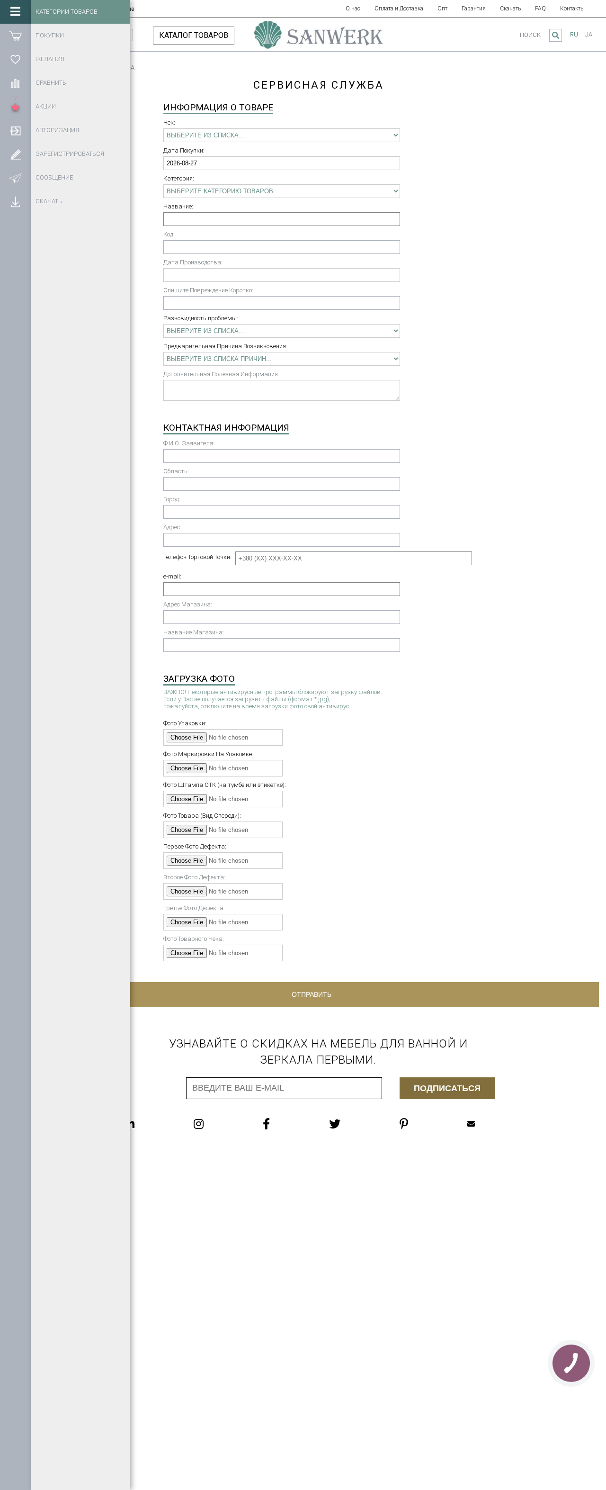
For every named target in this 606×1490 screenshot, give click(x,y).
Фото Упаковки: (184, 723)
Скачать (510, 8)
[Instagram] (217, 1123)
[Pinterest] (423, 1123)
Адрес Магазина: (187, 604)
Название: (178, 206)
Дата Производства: (193, 262)
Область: (176, 471)
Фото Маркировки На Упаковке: (208, 754)
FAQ (540, 8)
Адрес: (172, 527)
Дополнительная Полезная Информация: (221, 374)
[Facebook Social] (285, 1123)
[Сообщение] (15, 178)
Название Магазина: (193, 632)
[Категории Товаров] (15, 12)
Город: (171, 499)
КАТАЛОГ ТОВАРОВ (193, 35)
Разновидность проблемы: (200, 318)
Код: (169, 234)
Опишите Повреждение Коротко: (208, 290)
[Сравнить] (15, 83)
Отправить (311, 994)
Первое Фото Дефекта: (194, 846)
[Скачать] (15, 201)
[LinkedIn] (148, 1123)
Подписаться (447, 1088)
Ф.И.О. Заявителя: (188, 443)
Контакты (572, 8)
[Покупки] (15, 35)
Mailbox (490, 1124)
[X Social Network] (353, 1123)
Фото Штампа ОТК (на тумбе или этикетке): (224, 784)
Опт (442, 8)
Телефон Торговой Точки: (197, 556)
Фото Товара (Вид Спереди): (202, 815)
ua (588, 34)
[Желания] (15, 59)
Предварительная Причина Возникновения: (225, 346)
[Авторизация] (15, 130)
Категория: (178, 178)
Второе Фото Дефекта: (194, 877)
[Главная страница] (318, 39)
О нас (353, 8)
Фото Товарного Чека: (193, 938)
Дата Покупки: (184, 150)
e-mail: (172, 576)
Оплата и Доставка (398, 8)
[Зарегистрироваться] (15, 154)
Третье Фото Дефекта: (194, 908)
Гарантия (474, 8)
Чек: (169, 122)
